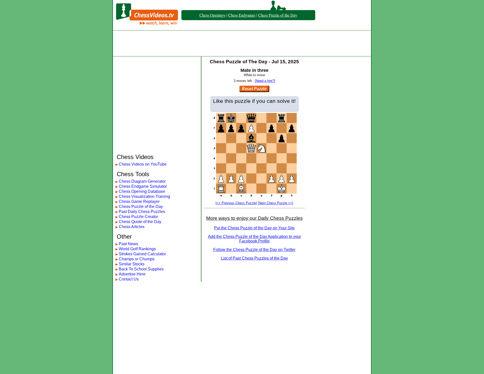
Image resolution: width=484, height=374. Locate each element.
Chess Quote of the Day (140, 222)
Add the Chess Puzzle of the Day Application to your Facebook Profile (254, 238)
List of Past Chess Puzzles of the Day (254, 258)
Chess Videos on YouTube (143, 164)
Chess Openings (212, 15)
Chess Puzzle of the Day (277, 15)
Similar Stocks (131, 264)
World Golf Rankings (137, 249)
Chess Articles (131, 227)
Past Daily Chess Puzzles (142, 211)
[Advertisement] (242, 43)
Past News (128, 244)
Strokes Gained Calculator (142, 254)
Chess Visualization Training (144, 196)
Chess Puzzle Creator (138, 216)
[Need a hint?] (265, 81)
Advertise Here (132, 274)
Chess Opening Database (142, 191)
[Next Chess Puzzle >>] (275, 203)
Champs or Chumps (137, 259)
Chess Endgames (241, 15)
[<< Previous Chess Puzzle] (236, 203)
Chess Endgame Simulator (143, 186)
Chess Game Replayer (139, 201)
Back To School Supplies (141, 269)
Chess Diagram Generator (142, 181)
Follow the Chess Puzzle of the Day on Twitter (254, 249)
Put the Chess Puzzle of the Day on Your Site (254, 228)
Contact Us (129, 279)
